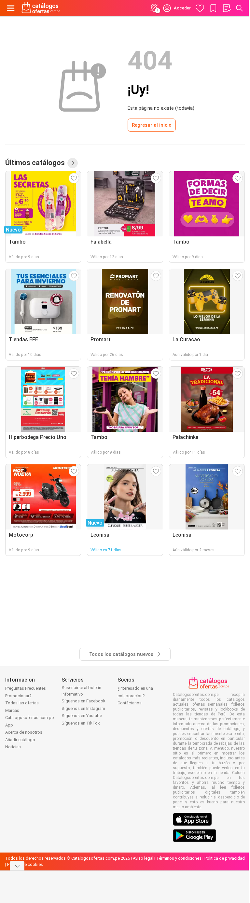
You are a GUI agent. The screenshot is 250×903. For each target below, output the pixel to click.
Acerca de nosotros (23, 732)
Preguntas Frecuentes (25, 688)
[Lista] (226, 8)
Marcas (12, 710)
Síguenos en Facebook (83, 700)
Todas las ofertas (22, 702)
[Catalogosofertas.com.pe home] (40, 8)
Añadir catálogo (20, 739)
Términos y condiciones (178, 858)
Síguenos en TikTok (81, 723)
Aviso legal (143, 858)
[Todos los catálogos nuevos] (72, 163)
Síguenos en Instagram (83, 708)
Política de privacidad (224, 858)
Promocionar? (18, 695)
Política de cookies (25, 864)
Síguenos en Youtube (82, 715)
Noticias (13, 746)
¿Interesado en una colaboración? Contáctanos (135, 695)
